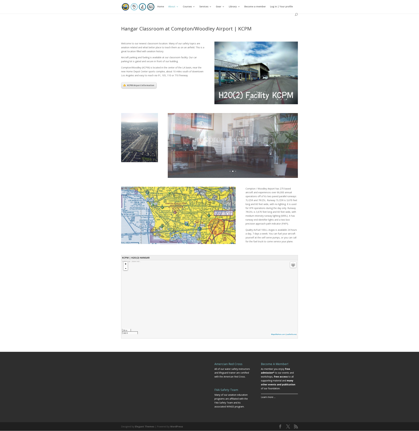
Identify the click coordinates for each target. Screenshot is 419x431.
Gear (218, 6)
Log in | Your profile (281, 6)
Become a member (255, 6)
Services (203, 6)
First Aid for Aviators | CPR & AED (232, 139)
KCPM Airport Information (140, 85)
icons (294, 334)
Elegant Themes (144, 426)
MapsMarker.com (278, 334)
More (233, 155)
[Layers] (293, 265)
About (171, 6)
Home (160, 6)
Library (233, 6)
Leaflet (288, 334)
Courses (187, 6)
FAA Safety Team (223, 402)
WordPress (176, 426)
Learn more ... (268, 397)
